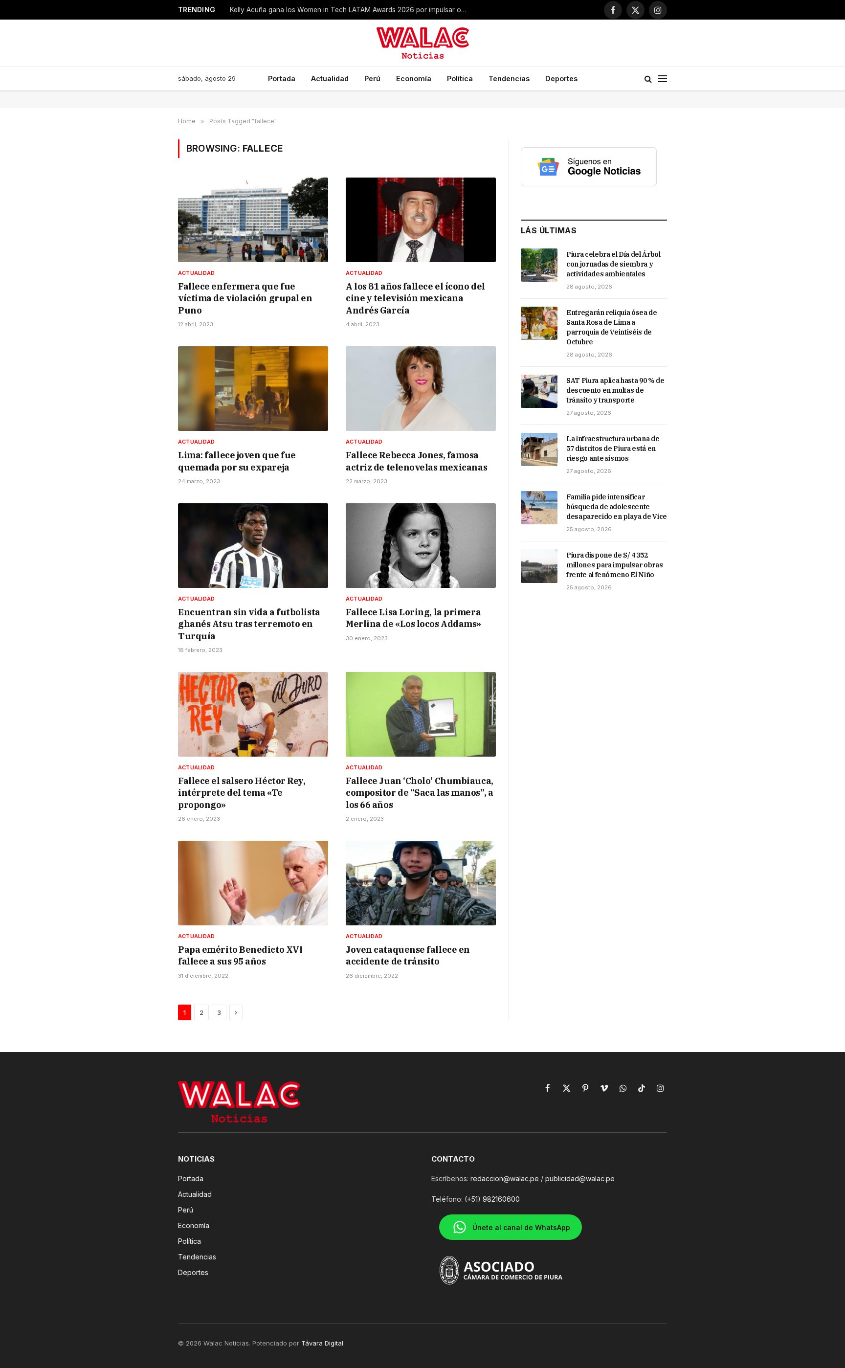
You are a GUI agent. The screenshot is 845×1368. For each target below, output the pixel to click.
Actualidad (330, 78)
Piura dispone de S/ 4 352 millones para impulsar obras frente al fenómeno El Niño (614, 565)
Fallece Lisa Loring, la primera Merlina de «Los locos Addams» (413, 617)
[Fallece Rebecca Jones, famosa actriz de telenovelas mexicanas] (421, 388)
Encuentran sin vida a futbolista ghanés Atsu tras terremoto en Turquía (249, 624)
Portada (281, 78)
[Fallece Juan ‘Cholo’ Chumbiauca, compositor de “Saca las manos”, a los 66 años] (421, 714)
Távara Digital (322, 1343)
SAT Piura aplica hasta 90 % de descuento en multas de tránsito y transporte (615, 390)
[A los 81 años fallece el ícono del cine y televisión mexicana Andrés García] (421, 220)
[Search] (648, 79)
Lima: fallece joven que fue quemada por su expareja (237, 460)
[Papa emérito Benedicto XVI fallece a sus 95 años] (253, 883)
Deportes (561, 78)
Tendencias (509, 78)
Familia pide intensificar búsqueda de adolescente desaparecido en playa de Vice (616, 507)
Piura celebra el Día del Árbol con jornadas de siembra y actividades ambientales (613, 264)
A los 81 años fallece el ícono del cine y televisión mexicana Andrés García (415, 298)
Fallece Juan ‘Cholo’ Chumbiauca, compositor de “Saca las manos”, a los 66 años (419, 792)
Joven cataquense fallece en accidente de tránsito (408, 955)
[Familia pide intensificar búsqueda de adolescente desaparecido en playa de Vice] (539, 507)
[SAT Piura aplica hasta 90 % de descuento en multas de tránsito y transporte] (539, 391)
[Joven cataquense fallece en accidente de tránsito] (421, 883)
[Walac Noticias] (423, 43)
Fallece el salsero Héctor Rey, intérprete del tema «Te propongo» (242, 792)
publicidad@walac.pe (580, 1178)
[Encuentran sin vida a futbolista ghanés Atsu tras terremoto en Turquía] (253, 545)
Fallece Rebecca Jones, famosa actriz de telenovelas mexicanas (416, 460)
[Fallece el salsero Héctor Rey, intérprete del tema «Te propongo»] (253, 714)
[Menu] (662, 79)
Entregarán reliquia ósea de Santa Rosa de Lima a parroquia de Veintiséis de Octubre (611, 327)
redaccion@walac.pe (504, 1178)
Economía (413, 78)
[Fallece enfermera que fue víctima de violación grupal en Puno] (253, 220)
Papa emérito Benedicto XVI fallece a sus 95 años (240, 955)
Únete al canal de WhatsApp (521, 1227)
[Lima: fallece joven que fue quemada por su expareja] (253, 388)
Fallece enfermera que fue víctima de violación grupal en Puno (245, 298)
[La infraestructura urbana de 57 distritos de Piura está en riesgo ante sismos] (539, 449)
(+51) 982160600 (492, 1199)
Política (460, 78)
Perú (372, 78)
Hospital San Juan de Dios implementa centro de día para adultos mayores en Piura (352, 10)
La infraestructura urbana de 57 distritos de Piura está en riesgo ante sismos (612, 448)
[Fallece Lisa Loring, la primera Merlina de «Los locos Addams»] (421, 545)
